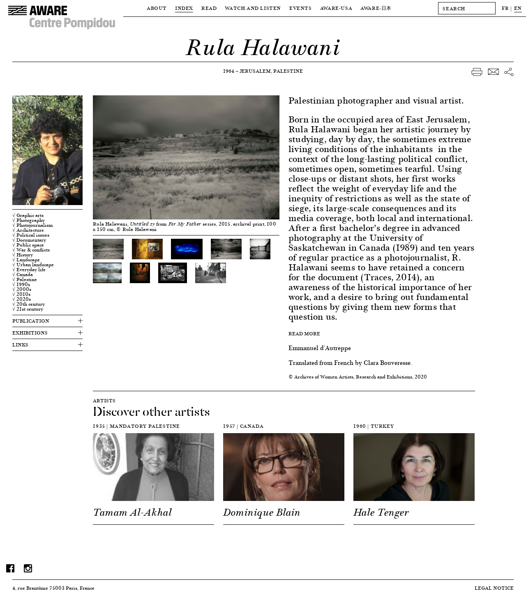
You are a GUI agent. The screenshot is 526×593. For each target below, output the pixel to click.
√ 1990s (21, 284)
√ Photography (28, 220)
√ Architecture (28, 230)
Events (300, 8)
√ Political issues (30, 235)
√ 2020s (21, 299)
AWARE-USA (336, 8)
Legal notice (494, 588)
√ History (22, 254)
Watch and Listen (253, 8)
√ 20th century (28, 304)
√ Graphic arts (28, 215)
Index (184, 8)
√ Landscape (26, 259)
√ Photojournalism (32, 225)
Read (209, 8)
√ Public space (28, 244)
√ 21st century (27, 309)
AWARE (376, 8)
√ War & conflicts (31, 249)
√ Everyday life (29, 269)
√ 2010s (21, 294)
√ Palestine (24, 279)
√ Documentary (29, 240)
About (157, 8)
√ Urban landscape (33, 264)
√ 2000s (21, 289)
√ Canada (22, 274)
